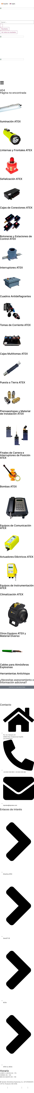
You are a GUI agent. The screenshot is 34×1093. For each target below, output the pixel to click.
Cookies (24, 1087)
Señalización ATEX (11, 178)
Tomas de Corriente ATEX (15, 325)
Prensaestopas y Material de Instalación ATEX (15, 412)
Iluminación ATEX (10, 121)
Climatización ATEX (11, 594)
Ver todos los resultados (8, 32)
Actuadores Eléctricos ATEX (16, 556)
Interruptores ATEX (11, 267)
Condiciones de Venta (6, 1089)
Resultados (4, 29)
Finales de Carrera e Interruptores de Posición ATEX (15, 455)
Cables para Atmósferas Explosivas (14, 666)
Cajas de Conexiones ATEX (16, 207)
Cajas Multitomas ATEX (14, 353)
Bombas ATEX (8, 486)
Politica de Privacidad (14, 1087)
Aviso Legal (3, 1087)
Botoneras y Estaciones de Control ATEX (16, 237)
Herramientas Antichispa (15, 673)
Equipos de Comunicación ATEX (15, 527)
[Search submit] (1, 25)
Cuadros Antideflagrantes (15, 296)
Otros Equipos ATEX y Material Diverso (13, 634)
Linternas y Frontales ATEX (16, 150)
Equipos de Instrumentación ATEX (17, 587)
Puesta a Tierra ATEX (12, 382)
